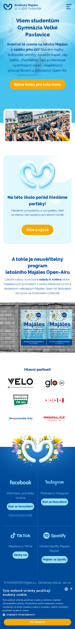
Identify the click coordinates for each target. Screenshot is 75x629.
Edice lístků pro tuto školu (37, 84)
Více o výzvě (37, 229)
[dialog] (37, 607)
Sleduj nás (20, 555)
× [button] (71, 589)
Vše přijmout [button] (38, 622)
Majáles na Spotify (54, 559)
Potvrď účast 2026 (20, 515)
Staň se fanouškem (20, 506)
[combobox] (66, 589)
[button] (37, 614)
